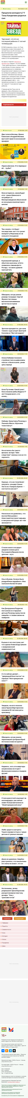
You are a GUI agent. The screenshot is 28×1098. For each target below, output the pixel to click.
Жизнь (4, 939)
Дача (3, 946)
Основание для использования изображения (12, 1095)
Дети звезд (7, 9)
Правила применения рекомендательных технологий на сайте (11, 1090)
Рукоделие (5, 943)
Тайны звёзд (3, 2)
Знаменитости (6, 929)
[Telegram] (10, 1050)
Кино (3, 933)
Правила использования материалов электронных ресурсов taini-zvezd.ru (10, 1093)
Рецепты (5, 926)
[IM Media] (11, 1029)
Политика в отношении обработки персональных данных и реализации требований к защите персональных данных (13, 1086)
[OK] (6, 1050)
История (4, 936)
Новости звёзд (8, 162)
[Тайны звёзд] (2, 9)
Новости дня (8, 130)
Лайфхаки (5, 923)
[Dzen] (14, 1050)
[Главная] (4, 1029)
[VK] (2, 1050)
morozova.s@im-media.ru (14, 1082)
